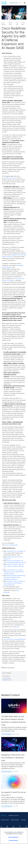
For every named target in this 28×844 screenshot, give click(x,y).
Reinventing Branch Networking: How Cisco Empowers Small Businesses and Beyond (15, 577)
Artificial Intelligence (6, 734)
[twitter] (7, 826)
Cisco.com (3, 815)
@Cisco (17, 626)
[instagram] (26, 826)
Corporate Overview (13, 815)
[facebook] (1, 826)
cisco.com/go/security (11, 545)
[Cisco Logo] (4, 2)
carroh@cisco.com (7, 679)
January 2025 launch (10, 178)
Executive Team (5, 819)
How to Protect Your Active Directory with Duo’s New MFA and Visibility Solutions (14, 571)
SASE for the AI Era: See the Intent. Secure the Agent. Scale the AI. (14, 566)
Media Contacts (15, 819)
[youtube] (20, 826)
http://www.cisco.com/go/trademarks (14, 639)
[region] (14, 836)
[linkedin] (13, 826)
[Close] (25, 830)
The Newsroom (13, 3)
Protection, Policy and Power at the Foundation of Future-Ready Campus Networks (14, 583)
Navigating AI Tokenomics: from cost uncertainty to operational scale (12, 757)
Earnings (23, 819)
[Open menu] (24, 2)
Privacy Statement (13, 837)
